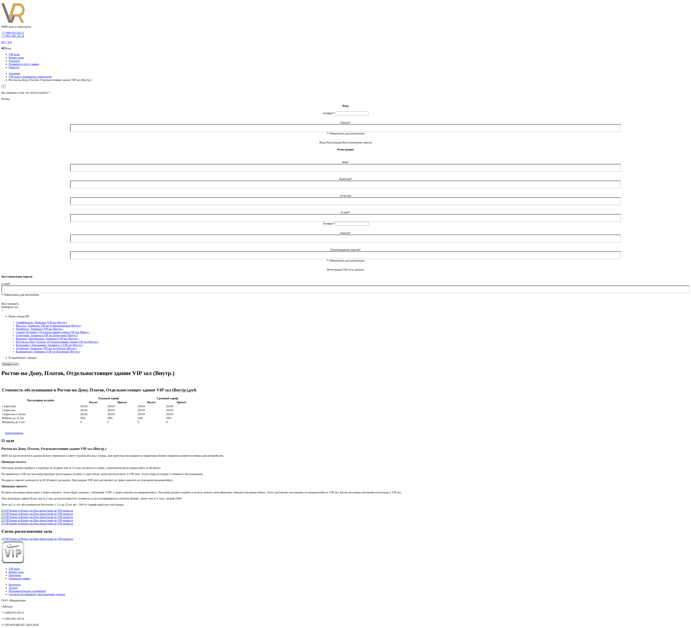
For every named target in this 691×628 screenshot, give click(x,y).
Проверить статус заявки (24, 64)
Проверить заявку (20, 578)
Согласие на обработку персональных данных (37, 594)
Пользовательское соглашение (27, 591)
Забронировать (14, 433)
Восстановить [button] (10, 303)
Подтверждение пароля (345, 249)
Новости (14, 67)
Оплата (13, 587)
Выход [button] (5, 98)
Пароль (345, 122)
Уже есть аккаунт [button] (353, 269)
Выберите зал (10, 364)
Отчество (345, 195)
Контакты (15, 584)
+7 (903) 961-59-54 (12, 36)
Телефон (329, 113)
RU (3, 42)
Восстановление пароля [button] (357, 142)
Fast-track (14, 60)
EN (10, 42)
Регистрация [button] (334, 142)
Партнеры (15, 575)
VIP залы (14, 54)
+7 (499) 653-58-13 (12, 32)
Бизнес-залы (16, 57)
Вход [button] (322, 142)
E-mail (345, 212)
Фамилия (345, 179)
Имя (345, 162)
